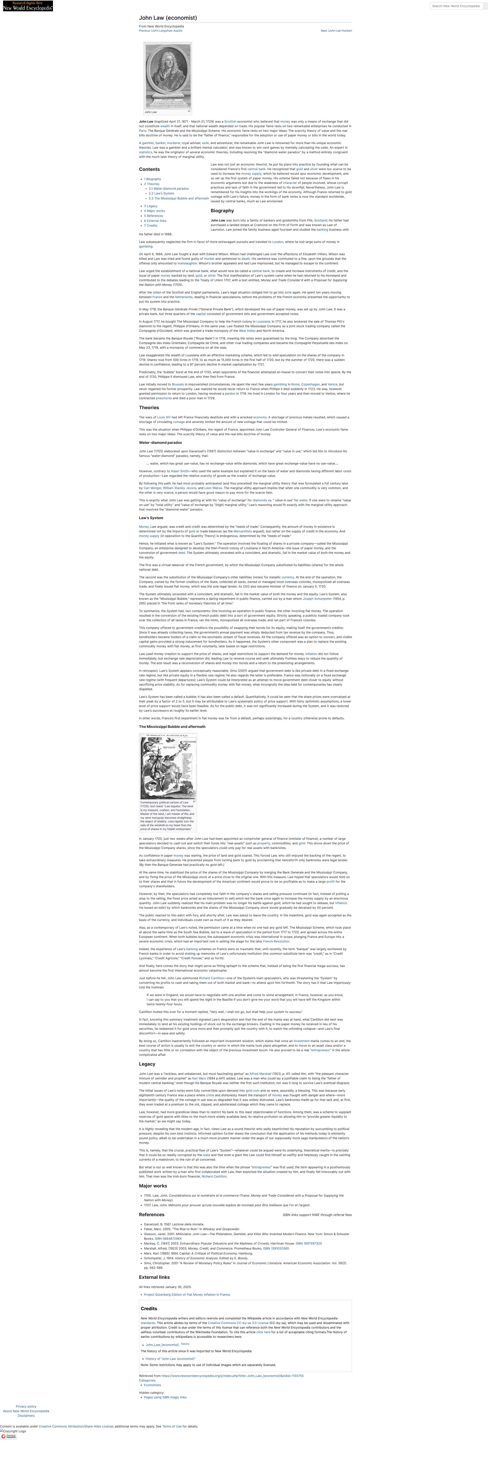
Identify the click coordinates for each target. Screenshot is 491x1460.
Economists (152, 1385)
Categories (147, 1380)
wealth (165, 126)
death (246, 259)
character (290, 183)
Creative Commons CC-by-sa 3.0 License (238, 1323)
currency (288, 577)
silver (314, 169)
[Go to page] (485, 6)
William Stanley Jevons (179, 488)
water (303, 500)
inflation (341, 903)
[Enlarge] (189, 111)
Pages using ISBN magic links (165, 1397)
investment (302, 1041)
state (206, 1155)
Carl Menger (152, 488)
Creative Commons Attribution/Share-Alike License (76, 1426)
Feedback (98, 6)
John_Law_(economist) (162, 1345)
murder (209, 259)
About (80, 6)
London (277, 242)
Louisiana (263, 321)
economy (260, 417)
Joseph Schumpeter (317, 599)
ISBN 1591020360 (276, 1248)
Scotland (320, 220)
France (157, 297)
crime (210, 1095)
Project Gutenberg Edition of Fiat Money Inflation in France (187, 1294)
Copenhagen (310, 384)
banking (322, 229)
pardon (230, 393)
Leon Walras (213, 488)
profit (331, 881)
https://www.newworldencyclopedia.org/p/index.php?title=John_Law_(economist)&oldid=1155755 (233, 1376)
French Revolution (276, 941)
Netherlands (184, 297)
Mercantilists (243, 531)
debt (181, 553)
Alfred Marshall (260, 1074)
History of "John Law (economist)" (170, 1359)
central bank (257, 169)
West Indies (247, 331)
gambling (145, 246)
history (185, 1343)
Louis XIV (164, 417)
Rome (295, 384)
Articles (64, 6)
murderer (173, 143)
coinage (179, 422)
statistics (145, 152)
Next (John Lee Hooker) (336, 30)
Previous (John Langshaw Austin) (160, 30)
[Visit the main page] (28, 5)
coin (256, 1090)
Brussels (178, 384)
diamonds (260, 500)
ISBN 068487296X (168, 1238)
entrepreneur (320, 1050)
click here (263, 1332)
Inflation (311, 654)
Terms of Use (172, 1426)
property (263, 843)
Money (144, 526)
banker (160, 143)
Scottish (230, 121)
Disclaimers (26, 1415)
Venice (332, 384)
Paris (142, 131)
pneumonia (164, 398)
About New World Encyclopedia (26, 1411)
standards (148, 1323)
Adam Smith (180, 471)
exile (205, 143)
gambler (148, 143)
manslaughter (187, 263)
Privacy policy (26, 1406)
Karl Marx (199, 1078)
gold (299, 169)
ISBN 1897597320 (309, 1243)
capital (201, 314)
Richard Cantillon (211, 978)
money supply (251, 173)
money (285, 121)
